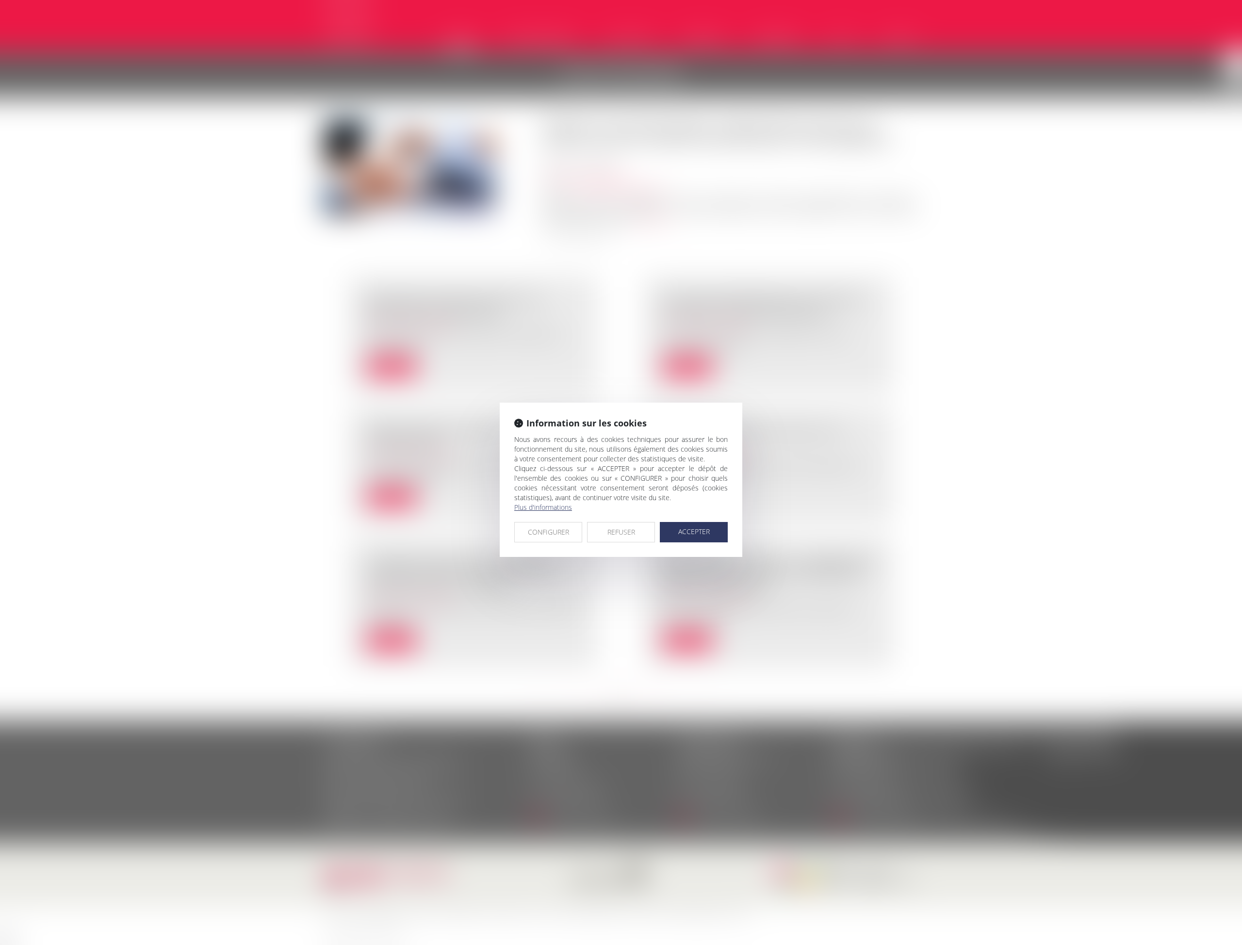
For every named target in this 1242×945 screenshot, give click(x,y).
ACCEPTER (694, 531)
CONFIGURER (548, 532)
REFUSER (621, 532)
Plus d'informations (543, 507)
